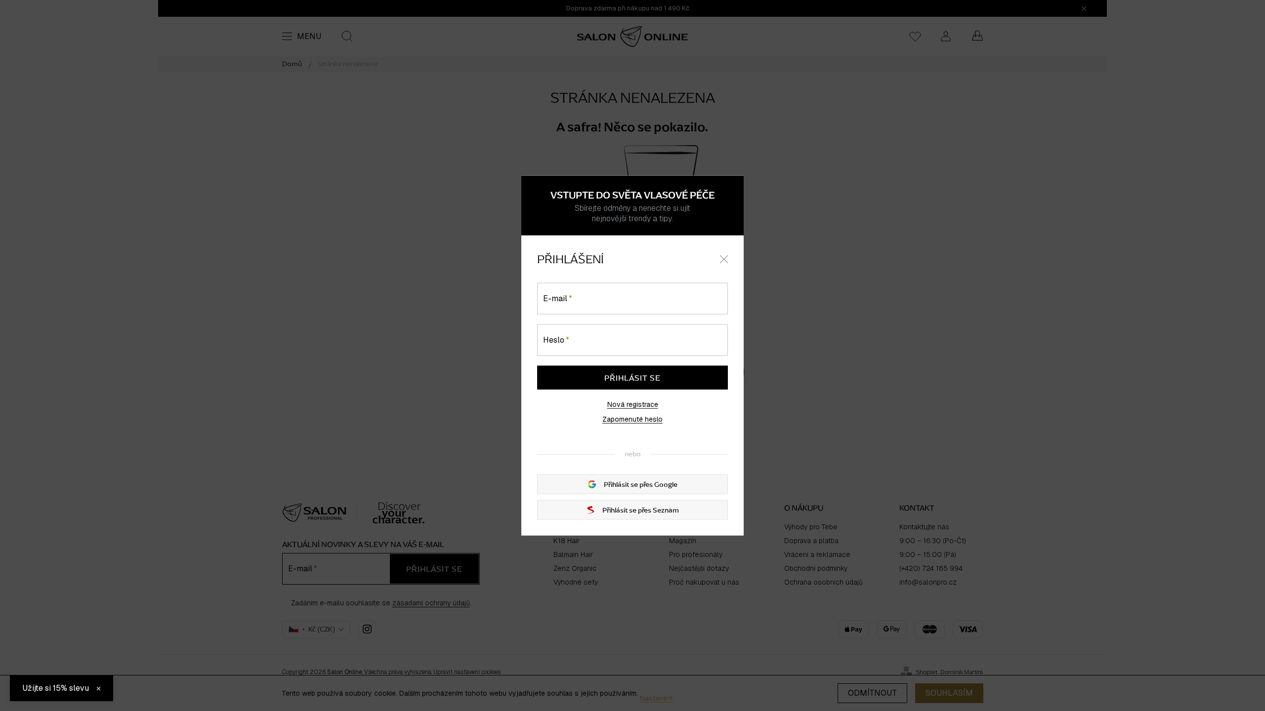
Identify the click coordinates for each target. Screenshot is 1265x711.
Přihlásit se (632, 378)
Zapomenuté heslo (632, 419)
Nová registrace (632, 404)
